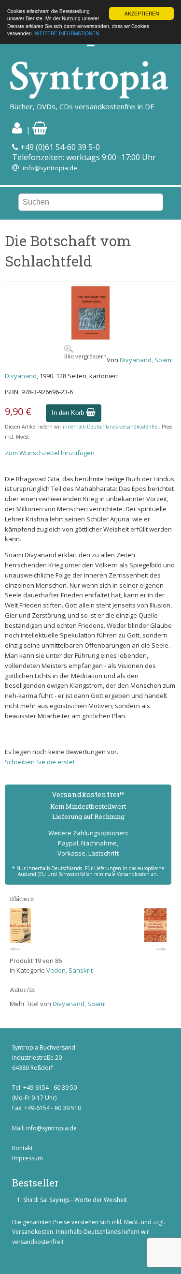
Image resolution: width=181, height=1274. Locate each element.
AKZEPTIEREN (142, 13)
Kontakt (22, 1148)
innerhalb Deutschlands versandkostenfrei (111, 426)
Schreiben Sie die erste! (39, 761)
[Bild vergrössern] (90, 337)
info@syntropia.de (50, 167)
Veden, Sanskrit (69, 970)
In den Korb (69, 412)
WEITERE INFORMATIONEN (67, 33)
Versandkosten (32, 1232)
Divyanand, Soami (146, 360)
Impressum (27, 1158)
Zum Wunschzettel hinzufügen (50, 452)
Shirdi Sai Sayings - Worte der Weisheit (75, 1200)
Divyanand (21, 375)
